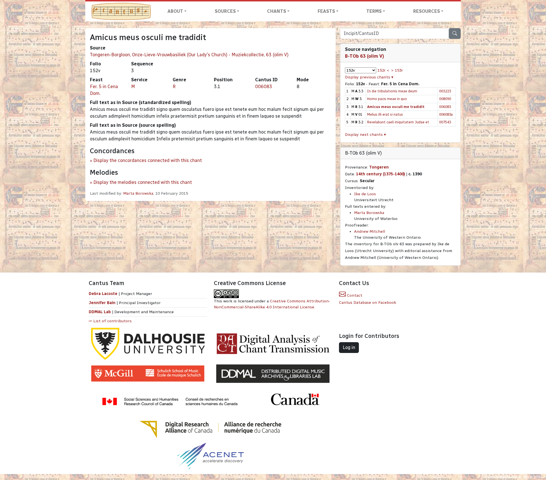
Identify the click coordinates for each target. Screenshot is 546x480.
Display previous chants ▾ (369, 77)
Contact (354, 295)
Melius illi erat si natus (385, 114)
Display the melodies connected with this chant (142, 182)
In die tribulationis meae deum (392, 91)
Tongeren (379, 167)
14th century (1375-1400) (380, 174)
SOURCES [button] (225, 11)
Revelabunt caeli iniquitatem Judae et (398, 122)
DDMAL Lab (100, 311)
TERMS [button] (374, 11)
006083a (446, 114)
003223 (445, 91)
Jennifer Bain (103, 302)
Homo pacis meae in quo (387, 99)
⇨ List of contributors (110, 321)
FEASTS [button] (326, 11)
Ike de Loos (365, 194)
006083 (263, 86)
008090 (445, 99)
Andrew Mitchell (369, 231)
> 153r (397, 70)
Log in (349, 347)
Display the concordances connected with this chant (147, 160)
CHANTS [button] (276, 11)
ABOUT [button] (175, 11)
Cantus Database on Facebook (367, 302)
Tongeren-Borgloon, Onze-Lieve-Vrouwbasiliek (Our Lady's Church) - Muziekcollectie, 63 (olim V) (189, 54)
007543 (445, 122)
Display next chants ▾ (365, 134)
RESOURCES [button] (426, 11)
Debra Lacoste (103, 293)
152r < (383, 70)
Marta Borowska (138, 193)
